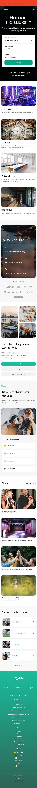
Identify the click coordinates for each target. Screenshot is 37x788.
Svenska (18, 688)
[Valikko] (33, 9)
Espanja (20, 752)
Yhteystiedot (18, 723)
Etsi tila (18, 63)
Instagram (18, 737)
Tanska (19, 755)
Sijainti (6, 55)
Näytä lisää (18, 665)
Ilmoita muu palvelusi (18, 374)
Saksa (19, 763)
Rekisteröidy (18, 699)
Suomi (6, 688)
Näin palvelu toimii (18, 718)
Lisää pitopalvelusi (18, 707)
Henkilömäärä (8, 46)
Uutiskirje (18, 739)
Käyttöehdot (18, 778)
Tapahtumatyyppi (10, 38)
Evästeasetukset (18, 776)
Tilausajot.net (18, 742)
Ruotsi (19, 761)
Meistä (18, 731)
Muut (20, 766)
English (31, 688)
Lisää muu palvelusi (18, 710)
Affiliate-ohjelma (18, 745)
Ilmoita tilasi (19, 364)
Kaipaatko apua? (18, 721)
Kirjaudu (18, 702)
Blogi (18, 734)
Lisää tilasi (18, 705)
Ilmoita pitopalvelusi (18, 369)
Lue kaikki (29, 483)
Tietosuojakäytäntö (18, 781)
